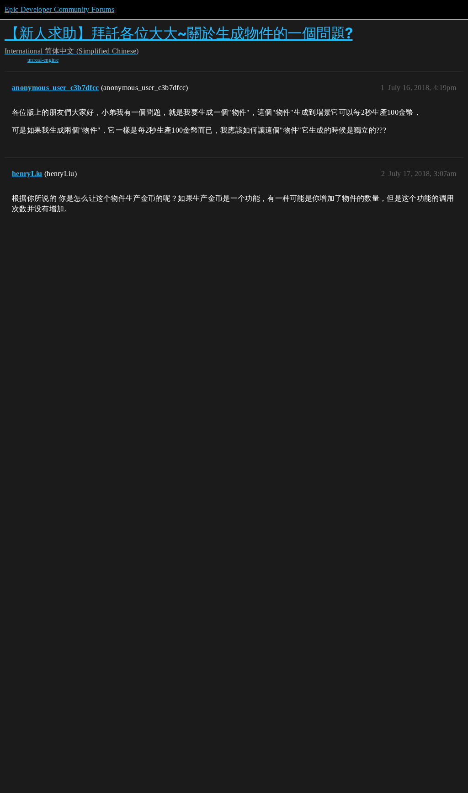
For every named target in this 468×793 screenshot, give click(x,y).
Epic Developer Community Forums (59, 9)
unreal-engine (42, 60)
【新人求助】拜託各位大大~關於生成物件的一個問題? (179, 33)
